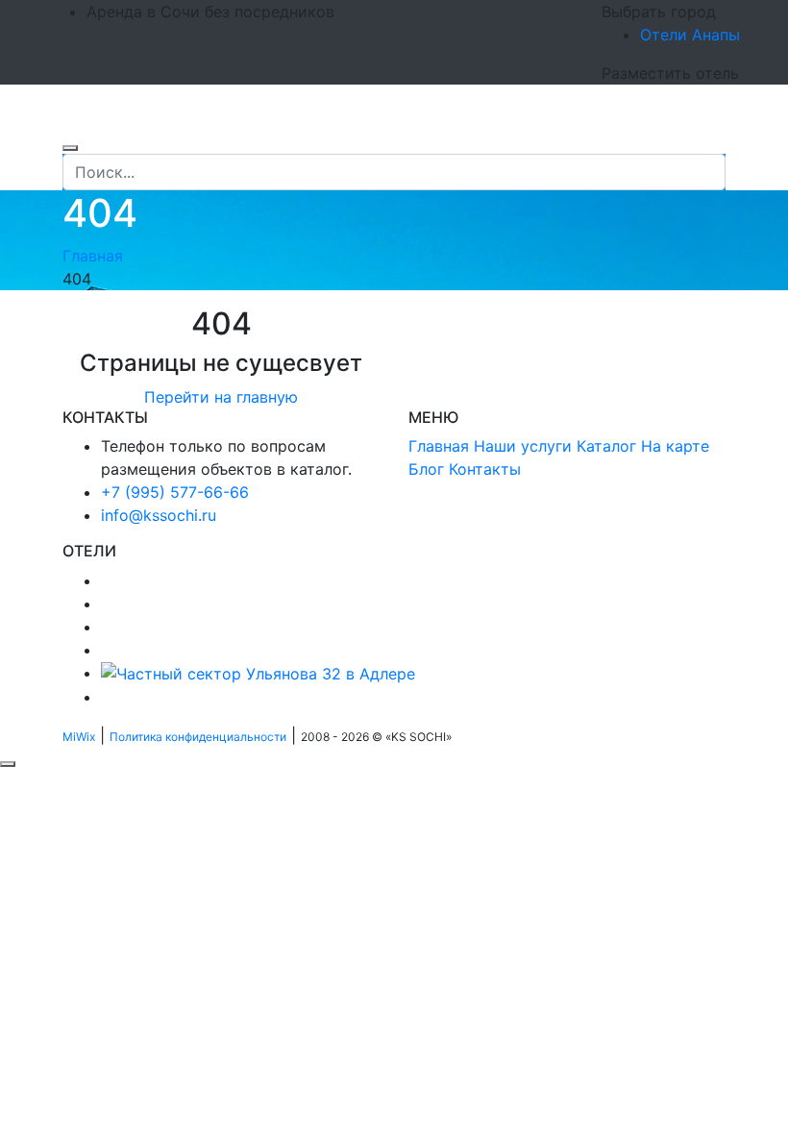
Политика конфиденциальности (198, 736)
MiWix (78, 736)
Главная (92, 255)
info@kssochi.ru (158, 515)
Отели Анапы (690, 34)
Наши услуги (523, 446)
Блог (426, 469)
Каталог (606, 446)
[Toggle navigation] (74, 125)
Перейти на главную (221, 397)
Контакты (485, 469)
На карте (675, 446)
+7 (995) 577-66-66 (175, 492)
